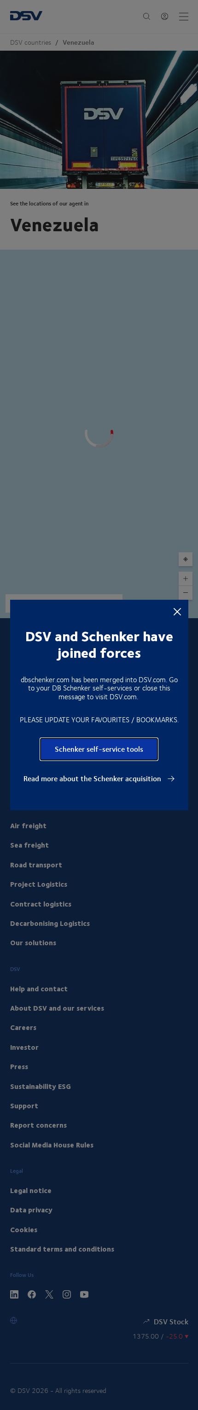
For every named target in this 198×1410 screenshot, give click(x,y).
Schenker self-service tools (99, 748)
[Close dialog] (177, 611)
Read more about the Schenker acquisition (93, 778)
